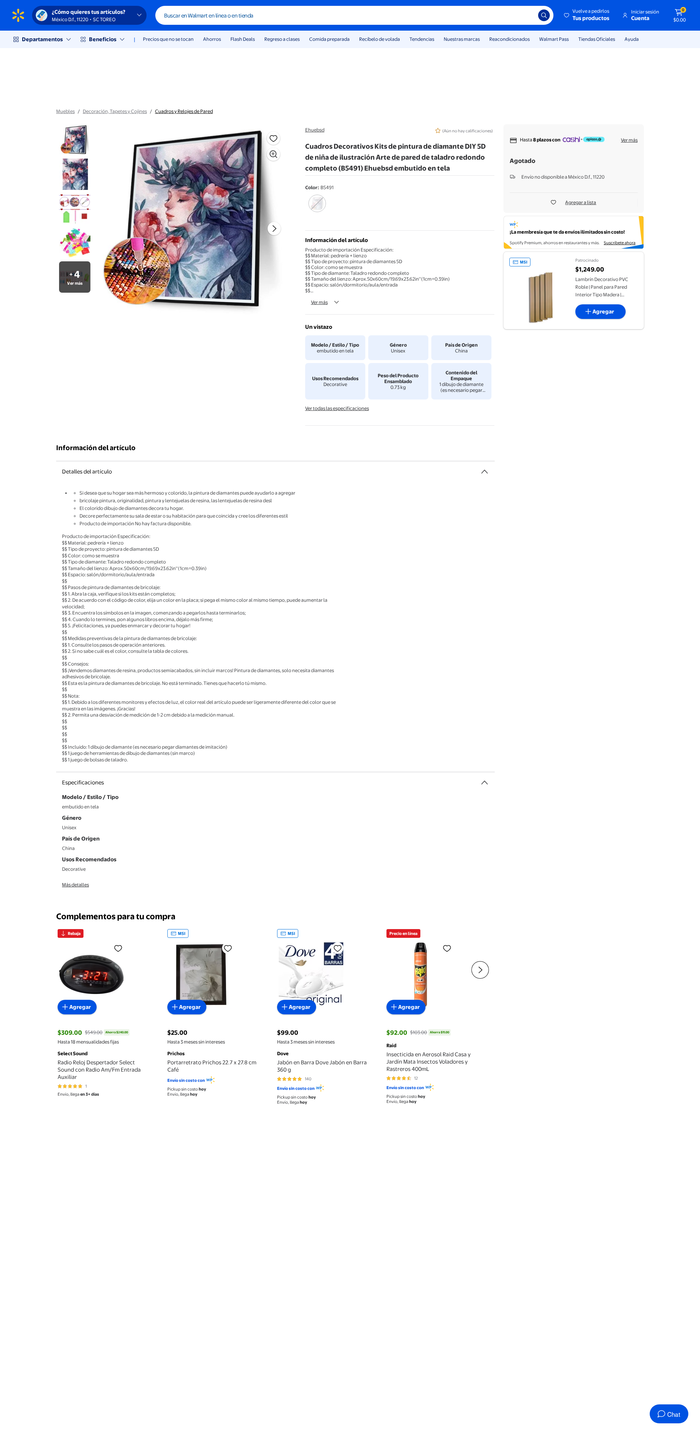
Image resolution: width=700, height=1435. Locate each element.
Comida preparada (329, 39)
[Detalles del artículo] (484, 471)
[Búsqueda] (544, 15)
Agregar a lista (580, 202)
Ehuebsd (314, 130)
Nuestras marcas (462, 39)
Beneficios (102, 39)
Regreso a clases (282, 39)
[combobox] (354, 15)
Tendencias (421, 39)
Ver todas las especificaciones (337, 408)
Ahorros (212, 39)
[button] (587, 15)
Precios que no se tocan (168, 39)
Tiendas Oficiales (596, 39)
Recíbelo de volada (379, 39)
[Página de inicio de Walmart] (18, 15)
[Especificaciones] (484, 782)
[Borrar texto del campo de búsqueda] (527, 15)
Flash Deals (242, 39)
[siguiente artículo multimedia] (274, 228)
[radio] (317, 208)
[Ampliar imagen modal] (273, 154)
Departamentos (42, 39)
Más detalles (75, 885)
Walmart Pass (554, 39)
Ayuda (632, 39)
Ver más (319, 302)
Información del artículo (96, 448)
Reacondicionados (509, 39)
